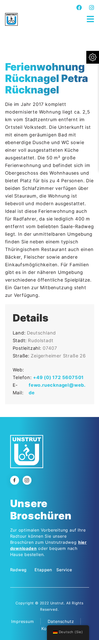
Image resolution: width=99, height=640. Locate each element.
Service (64, 569)
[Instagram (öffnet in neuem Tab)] (91, 7)
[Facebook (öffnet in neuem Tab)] (79, 7)
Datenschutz (61, 621)
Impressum (22, 621)
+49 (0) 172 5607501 (58, 377)
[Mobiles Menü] (90, 19)
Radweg (18, 569)
